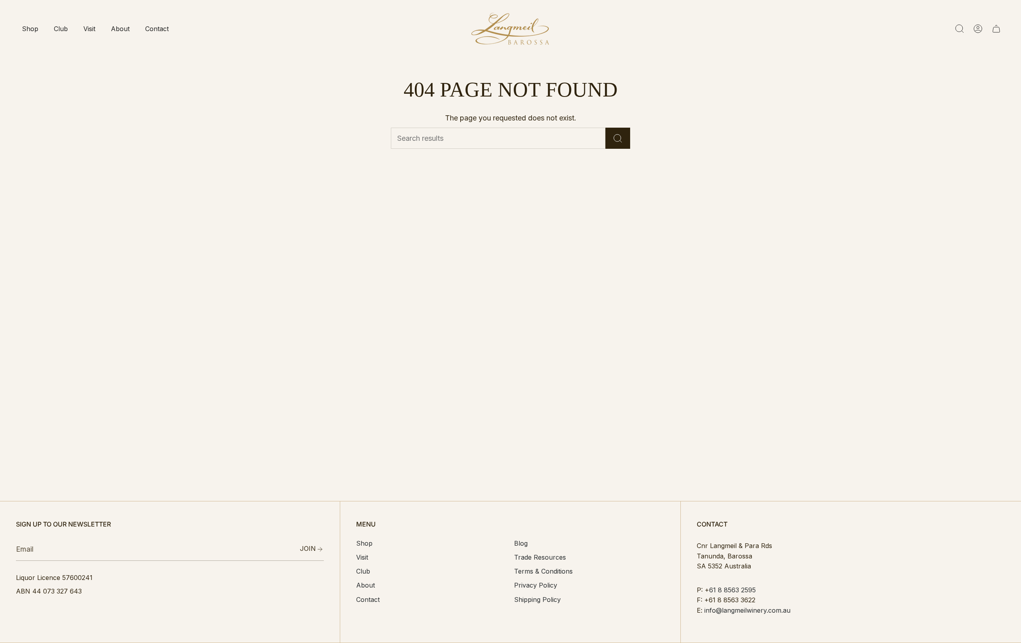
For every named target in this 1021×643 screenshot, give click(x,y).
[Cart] (996, 29)
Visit (362, 557)
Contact (368, 600)
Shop (364, 543)
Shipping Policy (537, 600)
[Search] (617, 138)
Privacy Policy (535, 585)
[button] (30, 28)
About (365, 585)
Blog (521, 543)
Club (363, 571)
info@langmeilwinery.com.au (747, 610)
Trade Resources (540, 557)
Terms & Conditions (543, 571)
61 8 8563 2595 (732, 590)
